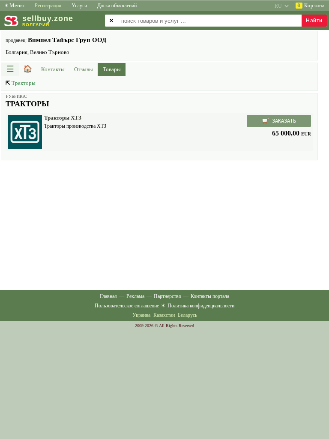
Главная (108, 296)
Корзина (311, 6)
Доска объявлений (117, 6)
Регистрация (48, 6)
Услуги (79, 6)
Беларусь (187, 315)
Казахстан (164, 315)
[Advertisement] (159, 225)
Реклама (135, 296)
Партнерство (167, 296)
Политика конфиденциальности (200, 306)
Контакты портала (210, 296)
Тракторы (24, 83)
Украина (141, 315)
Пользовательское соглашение (127, 306)
